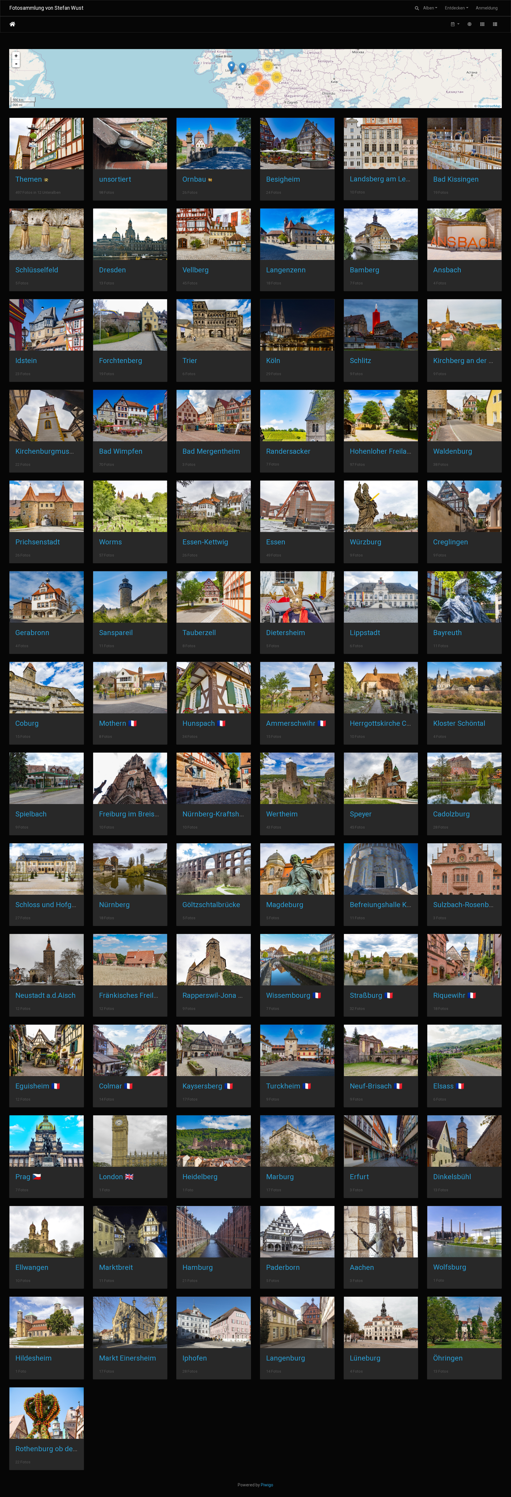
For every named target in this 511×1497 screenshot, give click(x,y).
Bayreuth (447, 633)
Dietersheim (285, 633)
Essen (275, 542)
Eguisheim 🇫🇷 (37, 1086)
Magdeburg (284, 905)
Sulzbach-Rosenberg (466, 905)
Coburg (27, 723)
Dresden (112, 270)
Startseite (12, 24)
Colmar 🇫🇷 (116, 1086)
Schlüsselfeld (36, 270)
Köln (273, 361)
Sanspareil (116, 633)
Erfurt (359, 1177)
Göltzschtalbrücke (211, 905)
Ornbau (194, 179)
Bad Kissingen (456, 179)
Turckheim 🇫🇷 (288, 1086)
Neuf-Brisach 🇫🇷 (376, 1086)
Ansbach (447, 270)
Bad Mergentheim (211, 451)
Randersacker (288, 451)
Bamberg (364, 270)
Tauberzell (199, 633)
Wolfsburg (449, 1267)
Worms (110, 542)
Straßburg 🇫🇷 (371, 995)
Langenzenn (286, 270)
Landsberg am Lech (381, 179)
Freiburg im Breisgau (132, 814)
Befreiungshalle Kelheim (389, 905)
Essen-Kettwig (205, 542)
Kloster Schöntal (459, 723)
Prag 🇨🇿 (28, 1177)
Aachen (362, 1267)
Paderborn (283, 1267)
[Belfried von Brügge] (242, 69)
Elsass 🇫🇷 (448, 1086)
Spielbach (31, 814)
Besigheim (283, 179)
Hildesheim (33, 1358)
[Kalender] (454, 24)
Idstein (26, 361)
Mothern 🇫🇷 (118, 723)
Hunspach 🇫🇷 (204, 723)
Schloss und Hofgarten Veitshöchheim (76, 905)
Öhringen (448, 1358)
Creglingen (450, 542)
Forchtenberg (120, 361)
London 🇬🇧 (116, 1177)
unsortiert (115, 179)
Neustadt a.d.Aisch (45, 995)
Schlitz (360, 361)
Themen (28, 179)
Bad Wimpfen (121, 451)
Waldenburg (452, 451)
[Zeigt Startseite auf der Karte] (469, 24)
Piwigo (267, 1485)
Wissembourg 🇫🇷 (293, 995)
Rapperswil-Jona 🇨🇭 (214, 995)
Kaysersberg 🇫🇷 (207, 1086)
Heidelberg (200, 1177)
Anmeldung (487, 8)
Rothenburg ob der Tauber (57, 1449)
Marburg (280, 1177)
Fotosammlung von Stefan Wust (46, 8)
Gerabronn (32, 633)
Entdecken (455, 8)
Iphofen (194, 1358)
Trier (189, 361)
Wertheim (282, 814)
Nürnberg (114, 905)
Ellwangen (31, 1267)
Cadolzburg (451, 814)
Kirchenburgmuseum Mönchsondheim (77, 451)
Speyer (361, 814)
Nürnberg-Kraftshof (214, 814)
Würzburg (365, 542)
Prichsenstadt (37, 542)
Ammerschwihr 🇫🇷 (296, 723)
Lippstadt (365, 633)
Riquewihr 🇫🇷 (454, 995)
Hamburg (197, 1267)
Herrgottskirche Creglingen (393, 723)
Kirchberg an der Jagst (470, 361)
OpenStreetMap (489, 105)
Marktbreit (116, 1267)
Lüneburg (365, 1358)
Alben (428, 8)
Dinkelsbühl (452, 1177)
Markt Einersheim (127, 1358)
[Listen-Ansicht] (495, 24)
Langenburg (285, 1358)
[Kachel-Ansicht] (482, 24)
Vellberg (195, 270)
